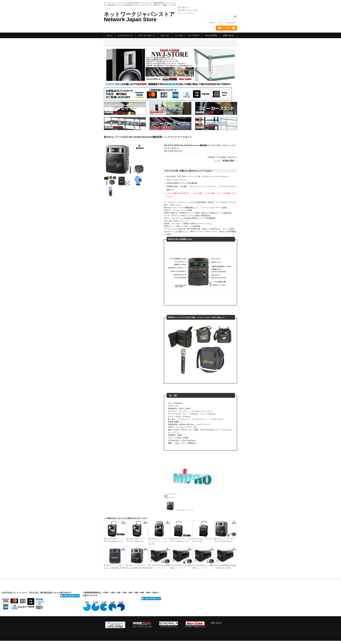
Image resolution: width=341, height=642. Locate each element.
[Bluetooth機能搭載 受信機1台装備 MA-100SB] (225, 555)
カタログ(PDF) (211, 35)
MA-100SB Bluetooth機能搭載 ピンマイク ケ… (181, 566)
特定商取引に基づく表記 (187, 10)
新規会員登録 (231, 23)
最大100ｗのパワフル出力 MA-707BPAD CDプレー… (181, 540)
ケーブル (179, 35)
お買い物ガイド (183, 7)
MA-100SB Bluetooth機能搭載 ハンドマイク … (203, 566)
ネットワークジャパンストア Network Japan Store (139, 16)
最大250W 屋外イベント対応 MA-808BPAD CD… (114, 540)
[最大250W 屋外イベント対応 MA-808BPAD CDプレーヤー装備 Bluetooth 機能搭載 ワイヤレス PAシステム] (115, 529)
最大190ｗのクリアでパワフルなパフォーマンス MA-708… (159, 541)
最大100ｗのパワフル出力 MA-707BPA (203, 540)
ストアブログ (193, 35)
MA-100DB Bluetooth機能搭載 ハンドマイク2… (159, 566)
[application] (192, 477)
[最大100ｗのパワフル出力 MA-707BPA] (203, 529)
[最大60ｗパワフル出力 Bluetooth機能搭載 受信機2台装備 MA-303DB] (115, 555)
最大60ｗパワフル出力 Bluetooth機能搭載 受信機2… (114, 568)
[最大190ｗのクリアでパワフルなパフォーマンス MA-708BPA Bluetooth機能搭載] (159, 529)
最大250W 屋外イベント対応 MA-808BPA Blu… (136, 540)
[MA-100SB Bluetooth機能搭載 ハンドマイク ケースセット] (203, 555)
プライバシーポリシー (186, 13)
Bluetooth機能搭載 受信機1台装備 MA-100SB (225, 566)
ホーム (109, 35)
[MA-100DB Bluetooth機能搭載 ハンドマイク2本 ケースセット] (159, 555)
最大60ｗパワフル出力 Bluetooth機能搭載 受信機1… (137, 568)
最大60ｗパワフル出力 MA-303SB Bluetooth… (224, 540)
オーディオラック (125, 35)
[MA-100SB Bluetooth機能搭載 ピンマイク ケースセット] (181, 555)
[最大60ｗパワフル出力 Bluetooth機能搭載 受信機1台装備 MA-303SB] (137, 555)
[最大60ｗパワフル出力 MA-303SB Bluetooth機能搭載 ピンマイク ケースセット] (225, 529)
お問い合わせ (228, 35)
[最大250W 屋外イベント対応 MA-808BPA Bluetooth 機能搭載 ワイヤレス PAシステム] (137, 529)
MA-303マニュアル (185, 510)
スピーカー (165, 35)
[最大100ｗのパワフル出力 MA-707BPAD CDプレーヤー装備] (181, 529)
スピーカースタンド (146, 35)
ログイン (220, 23)
